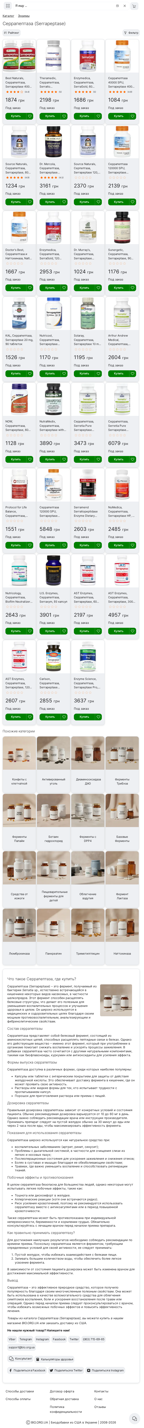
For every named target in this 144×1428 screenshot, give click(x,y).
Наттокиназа (122, 953)
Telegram (26, 1339)
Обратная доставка (64, 1399)
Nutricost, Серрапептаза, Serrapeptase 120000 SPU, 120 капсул (51, 344)
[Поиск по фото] (118, 6)
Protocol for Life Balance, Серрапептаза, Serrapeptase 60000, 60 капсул (17, 516)
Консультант (23, 1358)
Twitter (74, 1339)
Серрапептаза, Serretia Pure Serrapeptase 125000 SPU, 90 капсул (84, 430)
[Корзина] (134, 6)
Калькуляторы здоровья (57, 1359)
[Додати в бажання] (29, 116)
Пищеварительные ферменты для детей (55, 896)
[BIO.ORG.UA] (8, 6)
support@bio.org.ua (21, 1347)
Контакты (101, 1391)
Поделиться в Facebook (29, 1370)
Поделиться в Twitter (69, 1370)
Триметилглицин (88, 953)
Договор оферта (62, 1391)
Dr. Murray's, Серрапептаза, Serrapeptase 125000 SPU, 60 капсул (84, 258)
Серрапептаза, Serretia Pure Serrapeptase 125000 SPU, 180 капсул (119, 430)
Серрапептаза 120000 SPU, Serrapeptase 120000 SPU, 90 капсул (118, 172)
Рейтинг (13, 32)
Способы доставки (20, 1391)
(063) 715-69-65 (93, 1339)
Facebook (59, 1339)
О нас (98, 1399)
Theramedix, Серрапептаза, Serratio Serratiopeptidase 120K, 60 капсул (51, 86)
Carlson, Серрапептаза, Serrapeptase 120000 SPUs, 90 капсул (51, 687)
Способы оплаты (18, 1399)
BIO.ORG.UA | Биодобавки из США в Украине (64, 1422)
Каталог (8, 16)
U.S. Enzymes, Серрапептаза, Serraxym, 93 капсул (53, 597)
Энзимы (24, 16)
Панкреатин (53, 953)
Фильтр (133, 32)
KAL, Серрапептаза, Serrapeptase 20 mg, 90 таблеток (19, 340)
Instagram (42, 1339)
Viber (12, 1339)
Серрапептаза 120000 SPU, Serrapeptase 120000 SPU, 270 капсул (51, 516)
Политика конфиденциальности (66, 1409)
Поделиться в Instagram (108, 1370)
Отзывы (100, 1407)
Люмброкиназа (19, 953)
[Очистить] (125, 5)
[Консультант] (134, 1418)
